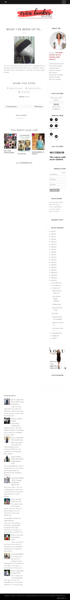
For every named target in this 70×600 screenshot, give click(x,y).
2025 (52, 231)
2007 (52, 275)
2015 (52, 254)
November (56, 285)
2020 (52, 242)
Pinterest (56, 129)
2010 (52, 267)
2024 (52, 234)
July (54, 338)
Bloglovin (51, 138)
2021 (52, 239)
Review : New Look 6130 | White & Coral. (17, 537)
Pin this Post (25, 92)
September (56, 333)
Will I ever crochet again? (9, 151)
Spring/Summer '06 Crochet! (38, 153)
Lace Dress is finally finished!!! (56, 299)
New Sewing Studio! (17, 554)
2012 (52, 262)
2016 (52, 252)
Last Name (53, 184)
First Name (53, 179)
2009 (52, 270)
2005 (52, 280)
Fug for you (22, 154)
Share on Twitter (34, 88)
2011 (52, 265)
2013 (52, 260)
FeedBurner (56, 109)
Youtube (56, 139)
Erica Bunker (21, 115)
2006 (52, 278)
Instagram (51, 129)
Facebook (51, 122)
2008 (52, 272)
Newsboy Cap (56, 304)
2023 (52, 236)
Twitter (56, 122)
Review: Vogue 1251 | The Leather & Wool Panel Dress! (17, 402)
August (55, 335)
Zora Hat (55, 313)
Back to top (61, 598)
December (56, 283)
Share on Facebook (15, 88)
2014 (52, 257)
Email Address (59, 174)
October (55, 288)
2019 (52, 244)
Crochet (26, 96)
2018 (52, 247)
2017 (52, 249)
